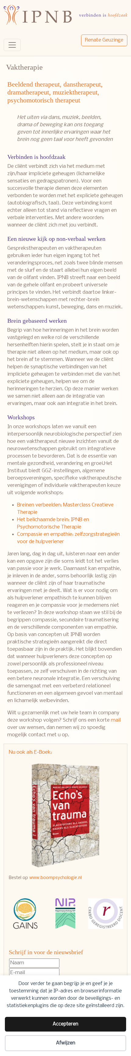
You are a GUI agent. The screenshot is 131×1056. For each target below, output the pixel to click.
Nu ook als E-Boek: (30, 752)
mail (116, 720)
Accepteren (65, 1024)
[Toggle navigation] (12, 45)
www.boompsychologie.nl (55, 877)
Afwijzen (65, 1043)
